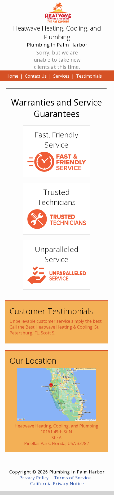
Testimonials (89, 76)
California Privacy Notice (57, 483)
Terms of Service (72, 478)
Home (12, 76)
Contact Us (36, 76)
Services (61, 76)
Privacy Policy (34, 478)
